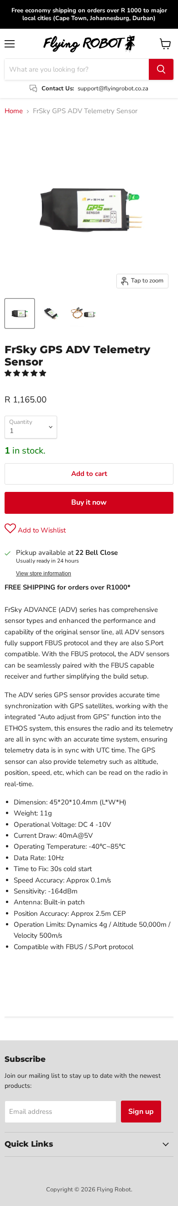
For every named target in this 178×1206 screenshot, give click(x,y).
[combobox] (77, 69)
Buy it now (89, 502)
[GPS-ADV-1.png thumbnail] (83, 313)
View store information (43, 573)
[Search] (161, 69)
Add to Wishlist (41, 530)
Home (14, 111)
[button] (26, 373)
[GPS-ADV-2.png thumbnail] (51, 313)
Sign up (141, 1112)
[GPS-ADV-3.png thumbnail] (19, 313)
